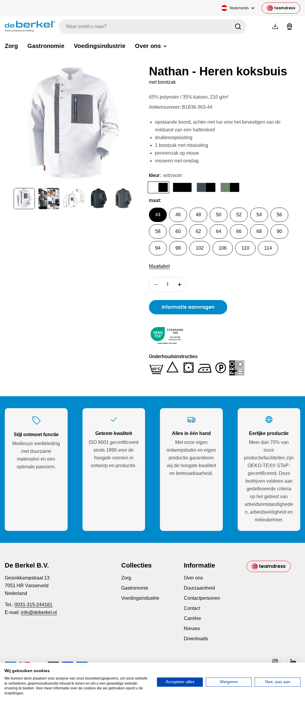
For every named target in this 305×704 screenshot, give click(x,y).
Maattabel (159, 266)
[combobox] (152, 26)
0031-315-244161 (33, 604)
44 (158, 214)
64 (218, 231)
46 (178, 214)
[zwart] (182, 187)
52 (239, 214)
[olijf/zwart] (229, 187)
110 (245, 248)
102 (200, 248)
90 (279, 231)
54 (259, 214)
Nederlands (239, 8)
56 (279, 214)
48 (198, 214)
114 (268, 248)
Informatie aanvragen (188, 307)
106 (223, 248)
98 (178, 248)
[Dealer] (289, 26)
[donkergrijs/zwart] (206, 187)
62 (198, 231)
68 (259, 231)
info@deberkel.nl (39, 612)
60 (178, 231)
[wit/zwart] (158, 187)
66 (239, 231)
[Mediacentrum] (275, 26)
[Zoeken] (238, 26)
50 (218, 214)
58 (158, 231)
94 (158, 248)
